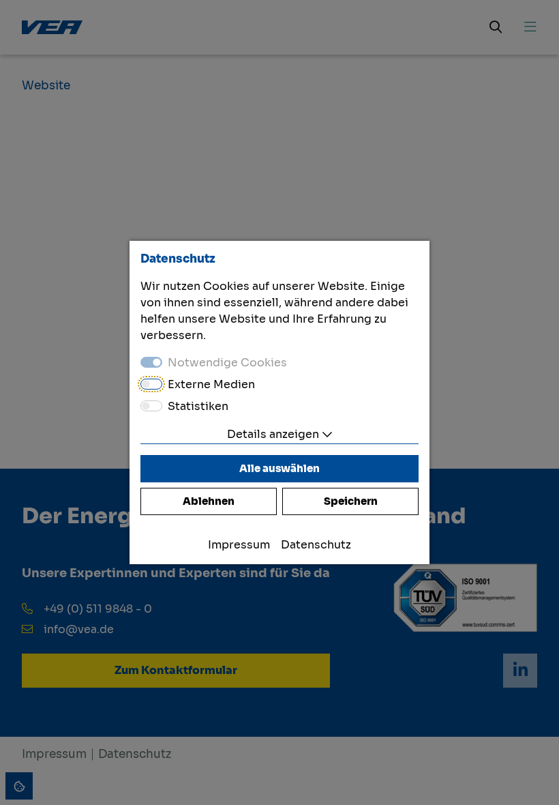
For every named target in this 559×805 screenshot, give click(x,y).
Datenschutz (316, 545)
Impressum (239, 545)
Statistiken (198, 406)
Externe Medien (211, 384)
